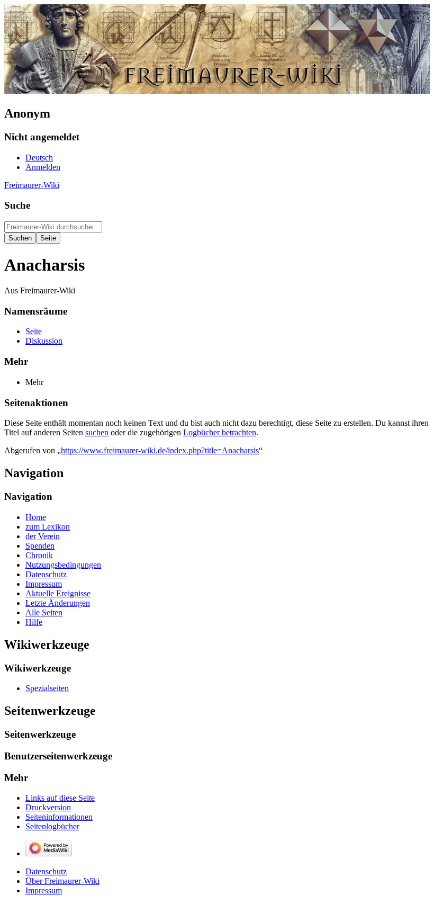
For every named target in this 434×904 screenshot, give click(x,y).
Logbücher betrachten (219, 432)
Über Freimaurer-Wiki (62, 880)
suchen (96, 432)
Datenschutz (46, 871)
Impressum (43, 890)
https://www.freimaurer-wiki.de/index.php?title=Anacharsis (160, 450)
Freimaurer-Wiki (31, 185)
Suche (17, 205)
